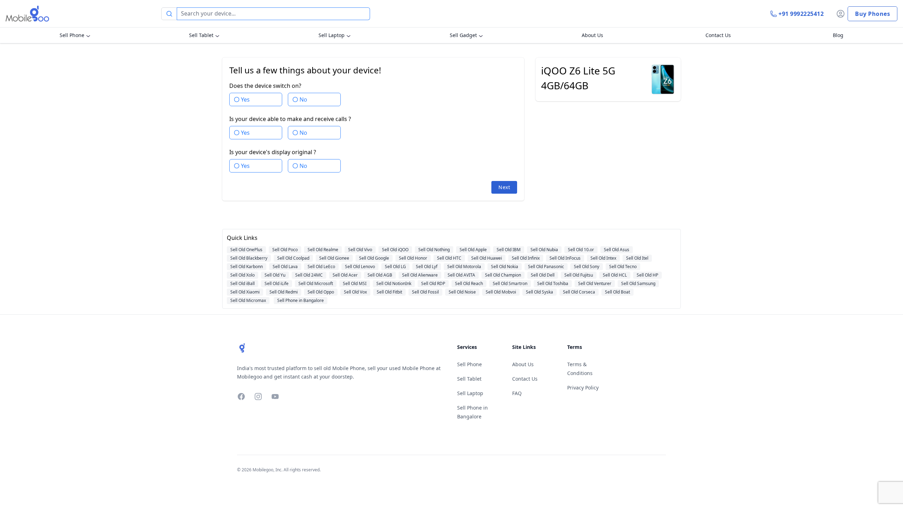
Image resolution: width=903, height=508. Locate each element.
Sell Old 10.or (581, 250)
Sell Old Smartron (510, 283)
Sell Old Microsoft (315, 283)
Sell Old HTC (449, 258)
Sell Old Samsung (638, 283)
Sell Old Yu (275, 275)
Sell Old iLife (277, 283)
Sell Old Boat (617, 292)
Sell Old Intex (603, 258)
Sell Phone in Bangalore (300, 300)
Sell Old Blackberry (248, 258)
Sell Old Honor (413, 258)
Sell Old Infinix (526, 258)
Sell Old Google (374, 258)
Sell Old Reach (469, 283)
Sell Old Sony (586, 267)
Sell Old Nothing (434, 250)
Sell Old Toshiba (552, 283)
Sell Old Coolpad (293, 258)
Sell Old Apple (473, 250)
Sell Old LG (395, 267)
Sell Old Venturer (594, 283)
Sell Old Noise (462, 292)
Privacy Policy (583, 387)
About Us (592, 35)
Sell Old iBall (242, 283)
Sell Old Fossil (425, 292)
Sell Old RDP (433, 283)
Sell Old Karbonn (246, 267)
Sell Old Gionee (334, 258)
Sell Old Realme (323, 250)
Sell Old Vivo (360, 250)
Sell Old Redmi (283, 292)
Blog (838, 35)
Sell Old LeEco (321, 267)
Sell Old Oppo (321, 292)
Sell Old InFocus (565, 258)
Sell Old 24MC (309, 275)
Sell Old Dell (542, 275)
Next (504, 187)
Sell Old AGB (380, 275)
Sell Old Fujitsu (578, 275)
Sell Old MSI (354, 283)
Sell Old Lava (285, 267)
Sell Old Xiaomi (245, 292)
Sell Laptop (332, 35)
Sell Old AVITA (461, 275)
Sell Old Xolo (242, 275)
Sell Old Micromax (248, 300)
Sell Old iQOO (395, 250)
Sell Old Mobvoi (501, 292)
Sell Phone (72, 35)
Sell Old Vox (355, 292)
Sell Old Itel (637, 258)
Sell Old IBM (509, 250)
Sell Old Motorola (464, 267)
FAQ (517, 393)
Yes (245, 99)
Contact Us (718, 35)
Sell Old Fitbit (389, 292)
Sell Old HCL (615, 275)
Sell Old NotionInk (393, 283)
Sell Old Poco (285, 250)
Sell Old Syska (539, 292)
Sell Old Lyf (426, 267)
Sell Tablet (201, 35)
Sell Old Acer (345, 275)
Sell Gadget (463, 35)
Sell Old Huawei (486, 258)
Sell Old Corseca (579, 292)
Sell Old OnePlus (246, 250)
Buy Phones (872, 14)
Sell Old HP (647, 275)
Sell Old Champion (503, 275)
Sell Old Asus (616, 250)
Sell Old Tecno (623, 267)
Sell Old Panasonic (546, 267)
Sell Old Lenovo (360, 267)
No (303, 99)
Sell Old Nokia (504, 267)
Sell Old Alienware (420, 275)
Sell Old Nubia (544, 250)
